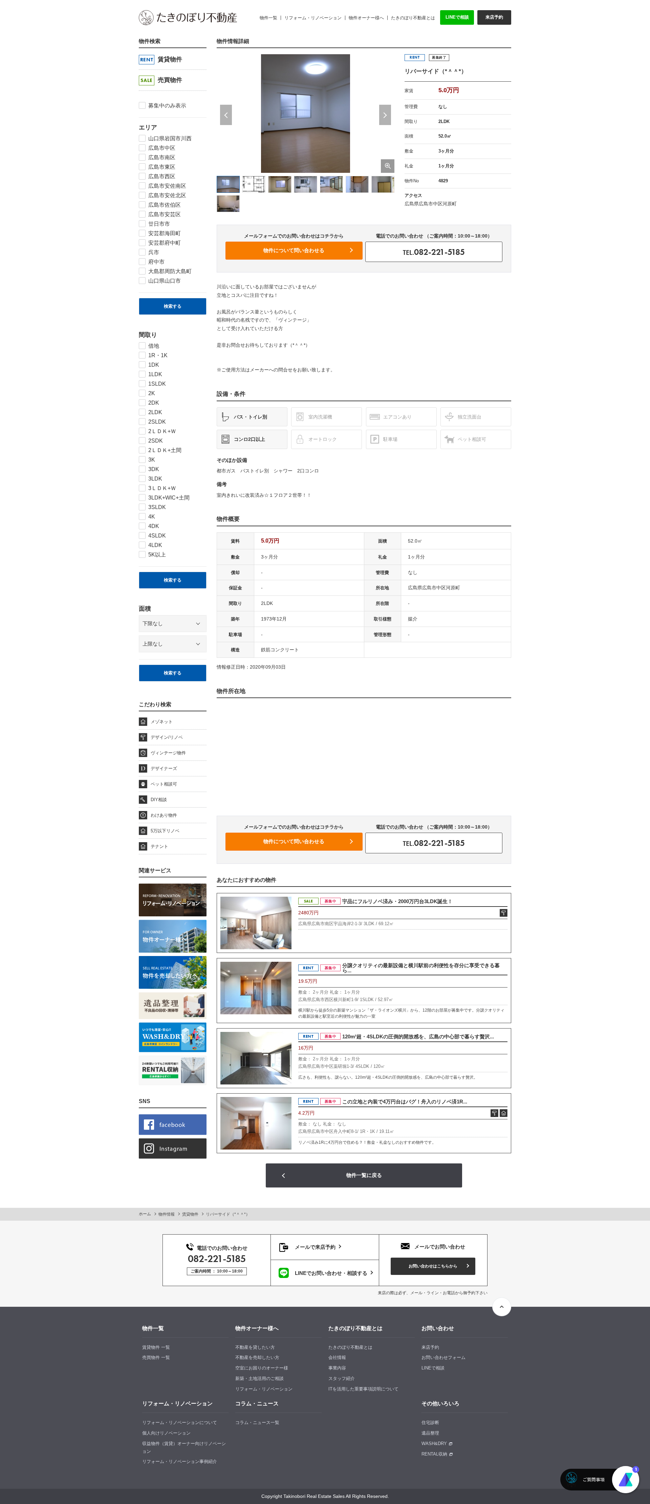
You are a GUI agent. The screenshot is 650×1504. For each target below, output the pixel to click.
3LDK (155, 479)
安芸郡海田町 (164, 233)
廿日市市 (159, 224)
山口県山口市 (164, 281)
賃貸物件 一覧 (156, 1347)
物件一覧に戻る (364, 1175)
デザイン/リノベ (167, 737)
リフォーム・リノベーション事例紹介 (179, 1461)
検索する (172, 306)
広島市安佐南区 (167, 186)
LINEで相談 (457, 17)
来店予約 (494, 17)
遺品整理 (430, 1433)
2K (151, 393)
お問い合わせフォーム (443, 1357)
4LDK (155, 545)
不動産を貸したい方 (255, 1347)
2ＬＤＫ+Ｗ (162, 431)
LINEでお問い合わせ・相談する (330, 1273)
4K (151, 517)
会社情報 (337, 1357)
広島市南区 (161, 157)
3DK (153, 469)
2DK (153, 403)
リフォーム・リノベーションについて (179, 1422)
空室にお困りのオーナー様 (261, 1367)
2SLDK (157, 422)
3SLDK (157, 507)
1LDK (155, 374)
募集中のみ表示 (167, 105)
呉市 (153, 252)
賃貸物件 (161, 59)
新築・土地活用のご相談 (259, 1378)
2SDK (155, 441)
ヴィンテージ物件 (168, 752)
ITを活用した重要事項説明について (363, 1388)
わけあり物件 (164, 815)
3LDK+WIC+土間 (169, 498)
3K (151, 460)
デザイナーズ (164, 768)
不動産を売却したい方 (257, 1357)
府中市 (156, 262)
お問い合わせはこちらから (433, 1266)
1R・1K (158, 355)
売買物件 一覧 (156, 1357)
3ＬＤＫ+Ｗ (162, 488)
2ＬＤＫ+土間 (164, 450)
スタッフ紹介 (341, 1378)
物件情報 (166, 1214)
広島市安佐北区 (167, 195)
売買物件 (161, 80)
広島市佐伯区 (164, 205)
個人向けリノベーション (166, 1433)
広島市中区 (161, 148)
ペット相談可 (164, 784)
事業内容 (337, 1367)
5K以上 (157, 554)
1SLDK (157, 384)
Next (385, 115)
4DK (153, 526)
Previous (226, 115)
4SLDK (157, 535)
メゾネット (162, 721)
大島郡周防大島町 (170, 271)
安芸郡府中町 (164, 243)
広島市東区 (161, 167)
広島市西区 (161, 176)
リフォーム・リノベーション (263, 1388)
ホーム (145, 1214)
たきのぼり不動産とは (350, 1347)
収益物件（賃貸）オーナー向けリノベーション (184, 1447)
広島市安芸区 (164, 214)
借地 (153, 346)
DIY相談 (159, 799)
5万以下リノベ (165, 830)
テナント (159, 846)
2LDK (155, 412)
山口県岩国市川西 (170, 138)
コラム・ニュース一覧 (257, 1422)
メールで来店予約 (314, 1247)
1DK (153, 365)
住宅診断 (430, 1422)
